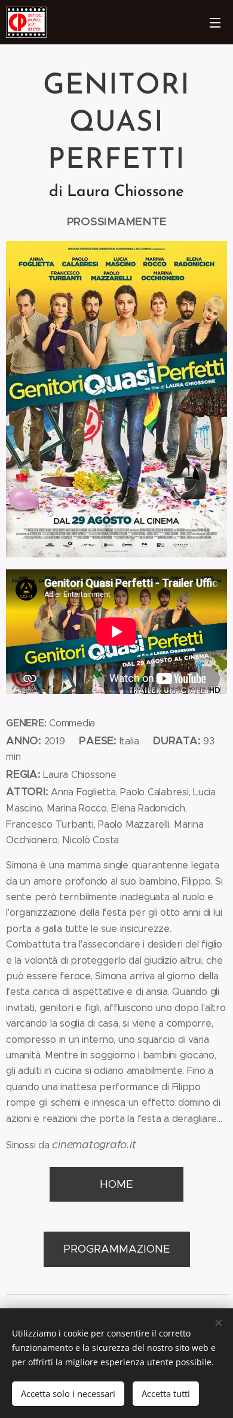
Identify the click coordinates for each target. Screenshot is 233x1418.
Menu (215, 22)
